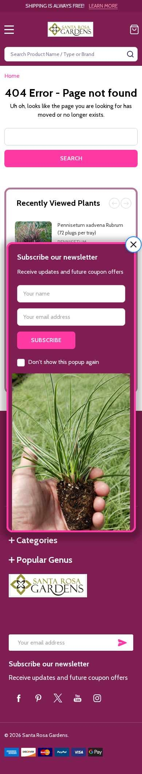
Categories (37, 540)
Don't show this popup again (63, 361)
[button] (133, 244)
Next (126, 203)
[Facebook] (18, 698)
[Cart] (134, 29)
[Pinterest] (38, 698)
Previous (114, 203)
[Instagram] (97, 698)
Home (12, 75)
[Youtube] (77, 698)
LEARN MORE (103, 6)
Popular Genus (44, 559)
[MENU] (9, 29)
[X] (58, 698)
